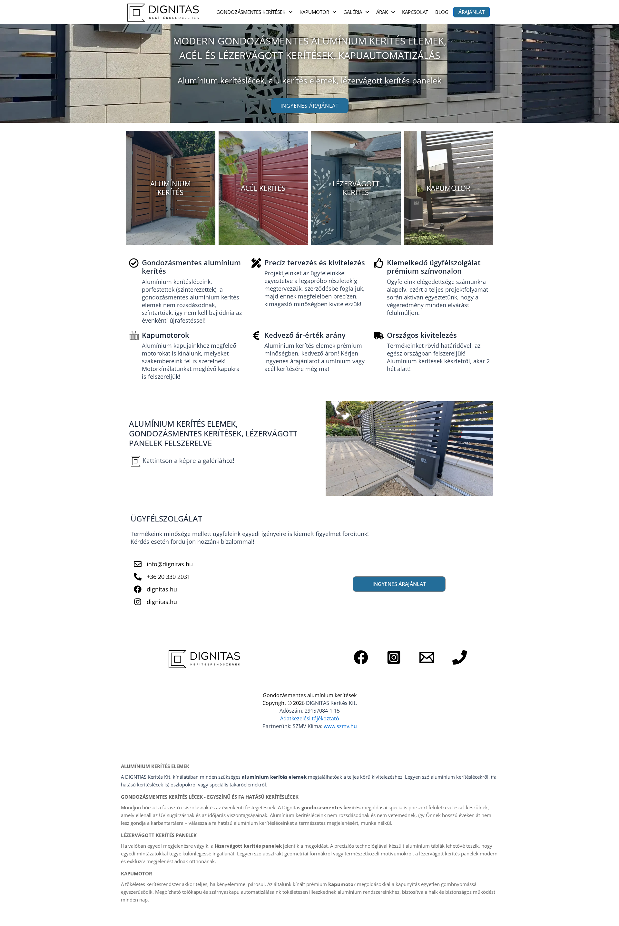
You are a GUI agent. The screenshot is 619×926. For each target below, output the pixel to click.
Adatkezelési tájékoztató (309, 718)
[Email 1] (427, 657)
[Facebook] (361, 657)
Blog (441, 12)
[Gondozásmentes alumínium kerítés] (134, 263)
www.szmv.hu (340, 726)
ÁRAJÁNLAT (471, 12)
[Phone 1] (459, 657)
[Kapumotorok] (134, 335)
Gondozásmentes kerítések (250, 12)
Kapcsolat (415, 12)
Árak (382, 12)
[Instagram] (394, 657)
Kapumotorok (165, 335)
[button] (254, 12)
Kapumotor (314, 12)
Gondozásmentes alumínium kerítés (191, 267)
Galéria (352, 12)
